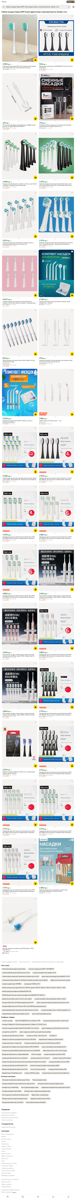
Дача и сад (4, 1158)
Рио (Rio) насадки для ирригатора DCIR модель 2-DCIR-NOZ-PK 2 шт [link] (18, 949)
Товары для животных (7, 1168)
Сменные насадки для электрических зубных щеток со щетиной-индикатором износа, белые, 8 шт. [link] (18, 243)
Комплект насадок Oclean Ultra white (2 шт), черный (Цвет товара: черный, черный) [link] (19, 772)
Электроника (5, 1144)
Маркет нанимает (6, 1184)
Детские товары (6, 1173)
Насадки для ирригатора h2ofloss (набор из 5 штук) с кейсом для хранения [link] (18, 421)
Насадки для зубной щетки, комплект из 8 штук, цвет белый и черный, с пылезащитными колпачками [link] (20, 184)
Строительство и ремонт (8, 1170)
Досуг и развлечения (7, 1134)
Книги (3, 1161)
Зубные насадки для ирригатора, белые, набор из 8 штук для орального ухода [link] (19, 361)
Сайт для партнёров (7, 1120)
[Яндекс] (14, 1192)
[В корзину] (35, 60)
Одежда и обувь (6, 1146)
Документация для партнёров (9, 1117)
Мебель (3, 1136)
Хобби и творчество (7, 1156)
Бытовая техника (6, 1139)
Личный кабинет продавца (9, 1112)
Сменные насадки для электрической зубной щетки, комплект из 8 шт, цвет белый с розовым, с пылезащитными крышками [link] (19, 302)
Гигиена (3, 1141)
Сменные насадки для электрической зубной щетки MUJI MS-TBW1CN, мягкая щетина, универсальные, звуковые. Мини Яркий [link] (55, 537)
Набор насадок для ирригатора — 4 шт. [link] (50, 420)
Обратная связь (5, 1182)
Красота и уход (5, 1153)
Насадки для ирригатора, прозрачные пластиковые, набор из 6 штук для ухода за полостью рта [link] (55, 361)
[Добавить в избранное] (35, 16)
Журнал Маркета (6, 1186)
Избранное (38, 1196)
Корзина (53, 1196)
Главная (7, 1196)
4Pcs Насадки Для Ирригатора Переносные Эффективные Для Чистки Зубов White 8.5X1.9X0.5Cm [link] (19, 125)
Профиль (68, 1196)
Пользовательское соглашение (10, 1179)
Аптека (3, 1151)
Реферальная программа (8, 1127)
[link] (14, 969)
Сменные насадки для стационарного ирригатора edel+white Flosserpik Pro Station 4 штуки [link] (53, 890)
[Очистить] (69, 7)
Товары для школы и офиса (9, 1163)
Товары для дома (6, 1148)
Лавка (22, 1196)
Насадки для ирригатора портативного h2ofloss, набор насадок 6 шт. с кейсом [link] (54, 302)
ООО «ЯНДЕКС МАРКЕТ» (13, 1190)
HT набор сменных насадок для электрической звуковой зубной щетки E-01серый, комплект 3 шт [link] (55, 125)
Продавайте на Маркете (8, 1115)
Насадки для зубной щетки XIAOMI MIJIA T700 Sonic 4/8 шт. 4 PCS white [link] (56, 67)
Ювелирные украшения (8, 1175)
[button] (73, 7)
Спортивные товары (7, 1165)
